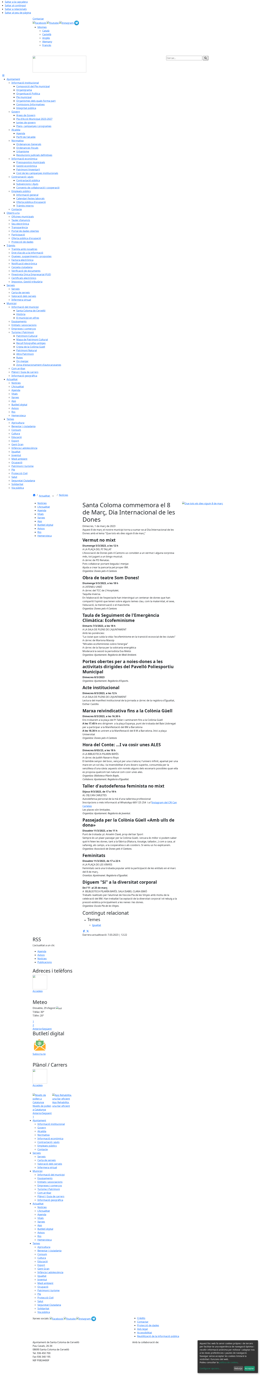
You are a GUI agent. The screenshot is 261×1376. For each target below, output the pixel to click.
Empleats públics (47, 1145)
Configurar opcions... (210, 1368)
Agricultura (43, 1247)
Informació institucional (51, 1124)
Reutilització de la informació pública (158, 1336)
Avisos (41, 528)
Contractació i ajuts (48, 1142)
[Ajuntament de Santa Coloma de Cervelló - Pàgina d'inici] (59, 64)
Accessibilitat (144, 1332)
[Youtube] (53, 22)
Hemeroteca (44, 535)
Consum (42, 1254)
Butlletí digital (45, 525)
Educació (42, 1261)
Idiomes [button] (42, 27)
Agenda (41, 510)
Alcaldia (41, 1131)
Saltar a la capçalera (16, 1)
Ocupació (42, 1286)
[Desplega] (53, 496)
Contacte (42, 1149)
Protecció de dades (148, 1325)
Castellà (46, 34)
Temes (36, 1243)
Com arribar (44, 1192)
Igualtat (41, 1276)
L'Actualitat (43, 506)
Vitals (40, 514)
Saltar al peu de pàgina (18, 12)
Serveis (37, 1153)
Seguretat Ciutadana (49, 1305)
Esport (41, 1265)
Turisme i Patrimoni (48, 1189)
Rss (39, 532)
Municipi (37, 1171)
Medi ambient (45, 1283)
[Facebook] (40, 22)
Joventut (42, 1279)
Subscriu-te (39, 1054)
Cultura (41, 1258)
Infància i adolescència (50, 1272)
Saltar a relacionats (16, 9)
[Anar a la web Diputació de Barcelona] (180, 1360)
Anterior (37, 1028)
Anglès (46, 38)
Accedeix (38, 991)
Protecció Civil (45, 1297)
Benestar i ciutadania (49, 1250)
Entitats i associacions (50, 1182)
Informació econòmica (50, 1138)
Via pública (43, 1312)
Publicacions (44, 962)
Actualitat (44, 495)
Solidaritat (43, 1308)
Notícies (63, 495)
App (39, 521)
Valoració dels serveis (49, 1163)
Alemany (47, 41)
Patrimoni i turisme (48, 1290)
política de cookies (228, 1362)
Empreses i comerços (49, 1185)
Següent (47, 1028)
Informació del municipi (51, 1174)
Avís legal (142, 1329)
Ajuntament (39, 1120)
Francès (46, 45)
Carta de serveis (46, 1160)
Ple (39, 1294)
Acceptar (249, 1368)
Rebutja (238, 1368)
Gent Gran (43, 1268)
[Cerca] (205, 58)
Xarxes (41, 517)
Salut (40, 1301)
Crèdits (141, 1318)
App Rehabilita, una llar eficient (61, 1104)
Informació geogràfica (50, 1200)
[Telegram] (76, 22)
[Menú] (3, 75)
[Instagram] (66, 22)
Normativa (43, 1135)
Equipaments (45, 1178)
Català (45, 30)
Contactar (38, 18)
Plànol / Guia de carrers (50, 1196)
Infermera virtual (47, 1167)
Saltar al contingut (15, 5)
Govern (41, 1127)
